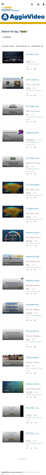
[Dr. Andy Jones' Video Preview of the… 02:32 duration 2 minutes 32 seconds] (12, 109)
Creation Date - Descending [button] (14, 46)
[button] (3, 4)
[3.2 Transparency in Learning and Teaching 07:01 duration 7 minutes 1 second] (12, 187)
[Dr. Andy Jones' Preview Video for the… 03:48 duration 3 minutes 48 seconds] (12, 161)
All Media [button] (36, 46)
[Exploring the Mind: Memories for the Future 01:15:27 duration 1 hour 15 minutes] (12, 135)
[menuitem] (31, 4)
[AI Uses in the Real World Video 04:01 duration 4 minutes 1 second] (12, 57)
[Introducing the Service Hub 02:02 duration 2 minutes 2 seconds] (12, 235)
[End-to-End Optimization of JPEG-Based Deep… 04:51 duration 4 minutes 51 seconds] (12, 334)
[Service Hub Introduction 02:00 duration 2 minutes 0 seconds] (12, 387)
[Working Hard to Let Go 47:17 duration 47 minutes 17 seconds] (12, 283)
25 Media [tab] (7, 37)
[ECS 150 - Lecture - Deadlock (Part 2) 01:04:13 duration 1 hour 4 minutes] (12, 411)
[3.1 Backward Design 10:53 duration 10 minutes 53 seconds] (12, 211)
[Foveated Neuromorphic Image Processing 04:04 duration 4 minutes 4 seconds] (12, 307)
